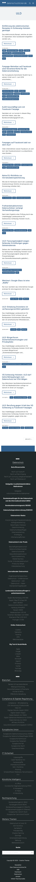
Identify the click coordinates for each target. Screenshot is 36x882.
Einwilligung (18, 535)
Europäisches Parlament (18, 741)
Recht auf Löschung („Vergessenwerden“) (18, 477)
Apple (18, 649)
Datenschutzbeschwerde (18, 549)
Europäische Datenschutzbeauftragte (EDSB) (18, 736)
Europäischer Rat (18, 743)
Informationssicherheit (18, 765)
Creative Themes (24, 860)
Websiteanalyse (18, 639)
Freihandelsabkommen (21, 230)
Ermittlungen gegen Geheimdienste (12, 270)
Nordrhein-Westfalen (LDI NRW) (18, 615)
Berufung (5, 427)
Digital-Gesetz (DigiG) (18, 713)
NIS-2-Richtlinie (18, 767)
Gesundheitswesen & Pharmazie (18, 689)
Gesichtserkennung (18, 556)
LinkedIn (18, 654)
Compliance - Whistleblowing (18, 703)
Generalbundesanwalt (8, 272)
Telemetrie (18, 632)
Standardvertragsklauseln (18, 586)
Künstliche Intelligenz (11, 779)
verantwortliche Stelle (12, 96)
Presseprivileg (18, 830)
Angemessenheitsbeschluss (18, 576)
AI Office (18, 783)
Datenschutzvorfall (18, 551)
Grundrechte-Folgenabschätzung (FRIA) (18, 786)
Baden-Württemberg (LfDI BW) (18, 598)
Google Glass (14, 298)
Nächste (28, 439)
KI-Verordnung (18, 793)
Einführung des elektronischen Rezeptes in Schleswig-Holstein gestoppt (16, 28)
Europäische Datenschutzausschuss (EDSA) (18, 734)
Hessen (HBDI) (18, 610)
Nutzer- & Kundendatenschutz (18, 561)
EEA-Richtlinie (18, 826)
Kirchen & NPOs (18, 691)
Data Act (18, 708)
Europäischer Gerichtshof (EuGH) (18, 814)
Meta (18, 656)
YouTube (18, 668)
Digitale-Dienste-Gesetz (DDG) (18, 710)
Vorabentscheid (11, 134)
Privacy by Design (18, 564)
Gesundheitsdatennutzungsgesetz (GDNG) (18, 725)
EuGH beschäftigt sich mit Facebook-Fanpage (13, 108)
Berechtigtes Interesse (18, 525)
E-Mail (21, 50)
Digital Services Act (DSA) (18, 720)
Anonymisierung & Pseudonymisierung (18, 520)
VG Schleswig (29, 427)
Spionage (18, 835)
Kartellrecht (18, 828)
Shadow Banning (18, 833)
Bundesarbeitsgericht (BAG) (18, 802)
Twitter (18, 666)
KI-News (18, 791)
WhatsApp (18, 671)
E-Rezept (27, 50)
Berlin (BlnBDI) (18, 603)
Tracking (18, 634)
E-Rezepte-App (7, 53)
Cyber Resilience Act (18, 760)
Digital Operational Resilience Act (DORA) (18, 717)
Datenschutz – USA (18, 581)
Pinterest (18, 663)
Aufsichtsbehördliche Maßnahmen (18, 493)
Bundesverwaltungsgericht (10, 129)
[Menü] (33, 3)
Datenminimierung (18, 527)
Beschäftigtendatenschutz (18, 547)
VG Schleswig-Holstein (20, 397)
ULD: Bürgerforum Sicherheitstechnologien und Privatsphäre (14, 339)
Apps (4, 50)
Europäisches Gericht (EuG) (18, 812)
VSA (29, 397)
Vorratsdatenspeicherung (23, 198)
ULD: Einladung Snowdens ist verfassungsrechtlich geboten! (15, 308)
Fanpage (17, 93)
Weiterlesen (10, 44)
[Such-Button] (32, 852)
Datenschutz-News (12, 50)
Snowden (13, 329)
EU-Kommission (7, 198)
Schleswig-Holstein (26, 132)
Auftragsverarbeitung (18, 522)
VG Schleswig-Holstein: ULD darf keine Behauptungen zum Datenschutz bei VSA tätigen (16, 377)
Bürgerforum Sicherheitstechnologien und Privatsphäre (17, 364)
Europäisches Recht (18, 746)
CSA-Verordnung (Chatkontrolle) (18, 705)
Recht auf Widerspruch (18, 479)
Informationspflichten (18, 537)
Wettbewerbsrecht (18, 843)
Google (18, 651)
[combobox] (16, 852)
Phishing (18, 769)
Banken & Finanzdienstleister (18, 684)
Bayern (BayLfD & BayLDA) (18, 600)
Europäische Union (10, 730)
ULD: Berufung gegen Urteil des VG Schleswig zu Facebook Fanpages (17, 406)
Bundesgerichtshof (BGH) (18, 804)
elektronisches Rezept (18, 53)
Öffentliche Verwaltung (18, 694)
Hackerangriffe (18, 762)
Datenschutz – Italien (18, 583)
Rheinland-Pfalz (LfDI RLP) (18, 617)
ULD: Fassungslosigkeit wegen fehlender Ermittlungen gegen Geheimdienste (15, 243)
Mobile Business (18, 559)
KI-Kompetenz (18, 788)
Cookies (18, 630)
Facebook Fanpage (8, 93)
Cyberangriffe (18, 757)
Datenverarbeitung (18, 532)
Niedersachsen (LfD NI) (18, 612)
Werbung (18, 840)
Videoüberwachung (18, 566)
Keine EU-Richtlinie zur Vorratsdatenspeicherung (13, 176)
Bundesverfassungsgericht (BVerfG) (18, 807)
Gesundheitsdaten (7, 55)
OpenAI (18, 661)
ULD (4, 58)
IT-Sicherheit (7, 753)
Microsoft (18, 659)
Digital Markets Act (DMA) (18, 715)
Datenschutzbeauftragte (18, 530)
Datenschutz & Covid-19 (18, 823)
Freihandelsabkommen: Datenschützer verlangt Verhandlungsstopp (12, 208)
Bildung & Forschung (18, 687)
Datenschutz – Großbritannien (18, 578)
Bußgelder (18, 491)
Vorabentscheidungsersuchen (10, 99)
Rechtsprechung (9, 798)
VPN (18, 637)
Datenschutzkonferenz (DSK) (18, 605)
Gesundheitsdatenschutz (20, 55)
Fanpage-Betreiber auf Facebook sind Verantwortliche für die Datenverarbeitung (16, 68)
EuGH (16, 91)
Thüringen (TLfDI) (18, 620)
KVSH (30, 55)
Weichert (26, 298)
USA (4, 233)
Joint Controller (25, 93)
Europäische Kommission (18, 739)
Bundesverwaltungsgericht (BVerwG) (18, 809)
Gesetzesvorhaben (18, 748)
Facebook (22, 91)
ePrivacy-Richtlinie (18, 722)
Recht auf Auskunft (18, 472)
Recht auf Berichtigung (18, 474)
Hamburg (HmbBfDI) (18, 607)
